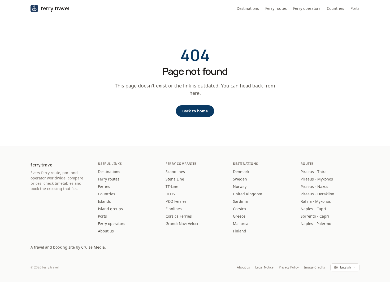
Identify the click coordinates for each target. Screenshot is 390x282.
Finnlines (174, 208)
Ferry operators (306, 8)
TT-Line (172, 186)
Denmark (241, 171)
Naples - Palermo (316, 223)
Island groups (110, 208)
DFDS (170, 193)
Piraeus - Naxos (314, 186)
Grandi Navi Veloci (182, 223)
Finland (239, 230)
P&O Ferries (176, 201)
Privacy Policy (289, 267)
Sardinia (240, 201)
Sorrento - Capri (315, 216)
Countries (335, 8)
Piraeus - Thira (314, 171)
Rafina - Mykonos (316, 201)
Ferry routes (276, 8)
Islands (104, 201)
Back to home (195, 110)
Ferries (104, 186)
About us (106, 230)
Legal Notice (264, 267)
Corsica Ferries (179, 216)
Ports (354, 8)
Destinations (248, 8)
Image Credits (314, 267)
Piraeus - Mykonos (317, 179)
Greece (239, 216)
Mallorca (240, 223)
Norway (239, 186)
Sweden (240, 179)
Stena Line (175, 179)
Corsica (239, 208)
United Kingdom (247, 193)
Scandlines (175, 171)
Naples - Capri (313, 208)
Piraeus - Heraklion (317, 193)
